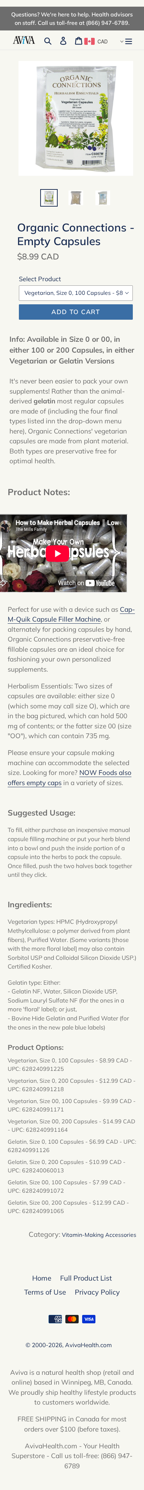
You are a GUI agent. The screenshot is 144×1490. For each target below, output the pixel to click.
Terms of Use (45, 1292)
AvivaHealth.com (88, 1345)
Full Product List (86, 1278)
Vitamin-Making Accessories (99, 1234)
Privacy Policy (97, 1292)
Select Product (40, 279)
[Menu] (128, 40)
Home (41, 1278)
